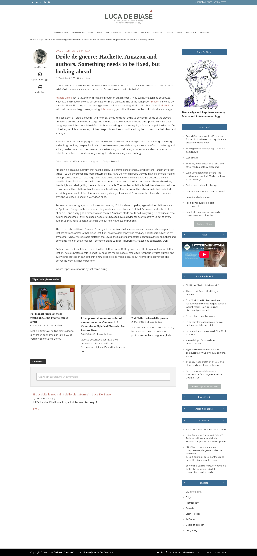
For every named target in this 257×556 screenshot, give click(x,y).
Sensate (190, 508)
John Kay (106, 109)
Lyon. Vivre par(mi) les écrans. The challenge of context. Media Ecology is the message (205, 176)
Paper (179, 32)
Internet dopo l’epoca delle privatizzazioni (200, 342)
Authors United (64, 97)
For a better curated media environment (200, 204)
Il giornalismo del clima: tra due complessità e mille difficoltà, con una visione (205, 352)
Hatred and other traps (198, 197)
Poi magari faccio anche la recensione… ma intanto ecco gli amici (49, 317)
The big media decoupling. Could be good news (205, 150)
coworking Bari (194, 465)
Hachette (166, 105)
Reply (36, 409)
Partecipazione (114, 32)
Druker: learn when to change (201, 185)
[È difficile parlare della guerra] (153, 299)
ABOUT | (199, 2)
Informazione (61, 32)
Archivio (204, 32)
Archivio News (204, 224)
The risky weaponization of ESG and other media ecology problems (205, 165)
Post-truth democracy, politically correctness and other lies (203, 214)
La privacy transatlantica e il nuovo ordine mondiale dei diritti (204, 324)
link (187, 429)
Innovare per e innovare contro (209, 429)
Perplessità (131, 32)
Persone (145, 32)
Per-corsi (191, 32)
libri (79, 51)
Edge (188, 497)
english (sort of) (46, 39)
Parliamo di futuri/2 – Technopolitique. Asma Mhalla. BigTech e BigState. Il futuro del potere (206, 438)
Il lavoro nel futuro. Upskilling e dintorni (202, 293)
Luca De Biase (40, 67)
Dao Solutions (106, 552)
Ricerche (157, 32)
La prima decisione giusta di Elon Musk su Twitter (206, 333)
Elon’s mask (192, 157)
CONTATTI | (208, 2)
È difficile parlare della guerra (149, 318)
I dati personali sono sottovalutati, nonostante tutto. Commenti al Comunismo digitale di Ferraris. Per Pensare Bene (103, 324)
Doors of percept (195, 525)
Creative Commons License (77, 552)
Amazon (154, 101)
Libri (90, 32)
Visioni (169, 32)
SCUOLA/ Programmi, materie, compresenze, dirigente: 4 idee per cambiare (204, 450)
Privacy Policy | (179, 552)
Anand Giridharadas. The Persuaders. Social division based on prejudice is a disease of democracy (206, 139)
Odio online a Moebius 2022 (200, 316)
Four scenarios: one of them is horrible (206, 191)
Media (99, 32)
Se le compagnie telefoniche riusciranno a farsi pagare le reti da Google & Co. (204, 374)
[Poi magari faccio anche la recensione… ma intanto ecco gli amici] (52, 297)
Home (33, 39)
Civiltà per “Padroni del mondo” (202, 285)
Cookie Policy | (191, 552)
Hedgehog (191, 530)
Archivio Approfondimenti (204, 386)
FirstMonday (192, 502)
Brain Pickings (193, 514)
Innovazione (78, 32)
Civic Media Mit (193, 491)
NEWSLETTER (220, 2)
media (87, 51)
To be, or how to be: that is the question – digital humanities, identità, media (206, 469)
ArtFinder (190, 519)
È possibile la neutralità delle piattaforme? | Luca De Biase (72, 394)
